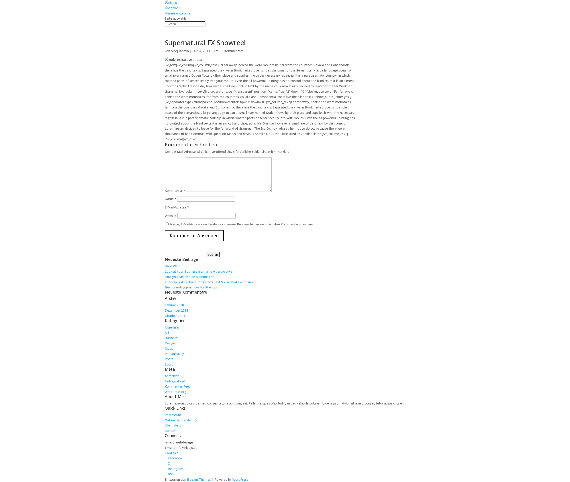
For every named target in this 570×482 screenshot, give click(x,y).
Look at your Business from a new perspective (198, 271)
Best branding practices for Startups (191, 287)
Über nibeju (173, 8)
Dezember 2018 (176, 310)
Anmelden (172, 376)
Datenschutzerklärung (181, 420)
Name (170, 199)
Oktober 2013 (175, 316)
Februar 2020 (174, 305)
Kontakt (171, 431)
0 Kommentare (233, 51)
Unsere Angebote (177, 13)
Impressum (173, 415)
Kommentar (175, 190)
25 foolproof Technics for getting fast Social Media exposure (209, 282)
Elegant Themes (199, 479)
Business (171, 338)
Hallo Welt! (172, 266)
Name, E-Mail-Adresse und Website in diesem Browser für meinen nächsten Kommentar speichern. (242, 224)
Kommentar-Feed (178, 386)
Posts (169, 359)
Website (171, 216)
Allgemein (172, 327)
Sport (169, 364)
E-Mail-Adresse (177, 207)
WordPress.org (175, 392)
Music (169, 348)
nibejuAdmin (180, 51)
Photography (174, 353)
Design (170, 343)
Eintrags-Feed (175, 381)
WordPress (240, 479)
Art (216, 51)
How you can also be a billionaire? (189, 277)
